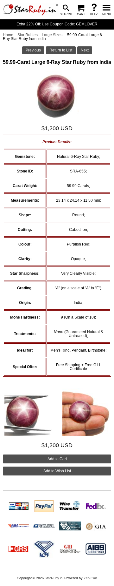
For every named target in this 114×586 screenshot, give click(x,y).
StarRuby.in (53, 578)
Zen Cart (90, 578)
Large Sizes (52, 35)
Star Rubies (27, 35)
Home (8, 35)
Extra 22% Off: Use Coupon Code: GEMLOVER (57, 24)
